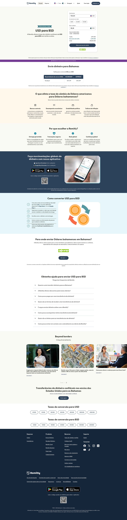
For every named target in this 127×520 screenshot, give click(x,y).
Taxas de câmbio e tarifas (71, 437)
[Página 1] (62, 382)
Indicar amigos (69, 463)
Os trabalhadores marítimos (72, 466)
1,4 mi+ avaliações (45, 165)
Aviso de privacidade (63, 477)
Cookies (75, 481)
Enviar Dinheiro (50, 437)
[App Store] (52, 170)
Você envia (72, 13)
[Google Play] (37, 170)
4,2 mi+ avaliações (45, 163)
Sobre (28, 437)
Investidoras (30, 441)
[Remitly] (31, 3)
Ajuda (78, 3)
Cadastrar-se (96, 3)
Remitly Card (49, 444)
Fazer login (86, 3)
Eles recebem (72, 25)
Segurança (51, 481)
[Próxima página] (66, 383)
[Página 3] (65, 382)
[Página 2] (63, 382)
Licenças (58, 481)
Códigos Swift (68, 441)
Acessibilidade (67, 481)
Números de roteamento (71, 453)
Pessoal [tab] (40, 3)
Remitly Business (50, 447)
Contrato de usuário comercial (47, 477)
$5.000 (84, 21)
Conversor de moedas (70, 459)
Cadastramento (50, 454)
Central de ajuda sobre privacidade (36, 481)
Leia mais (29, 375)
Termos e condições (93, 57)
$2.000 (78, 21)
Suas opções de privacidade (78, 477)
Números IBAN (68, 456)
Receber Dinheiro (50, 441)
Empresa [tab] (47, 3)
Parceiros (67, 449)
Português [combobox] (69, 3)
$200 (71, 21)
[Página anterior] (60, 383)
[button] (55, 3)
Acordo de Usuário (32, 477)
